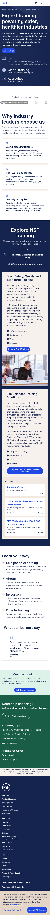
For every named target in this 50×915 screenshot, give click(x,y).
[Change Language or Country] (35, 3)
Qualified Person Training (13, 738)
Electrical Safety (7, 850)
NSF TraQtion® (7, 842)
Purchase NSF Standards (13, 887)
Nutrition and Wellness (10, 810)
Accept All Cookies (37, 910)
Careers (5, 858)
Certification (6, 826)
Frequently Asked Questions (12, 873)
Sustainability (6, 846)
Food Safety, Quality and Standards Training (26, 256)
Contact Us (6, 862)
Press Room (6, 869)
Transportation (7, 814)
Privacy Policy (16, 904)
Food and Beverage (9, 799)
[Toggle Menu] (45, 3)
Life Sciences (7, 806)
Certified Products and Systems (16, 882)
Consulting (6, 829)
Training (5, 833)
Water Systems (7, 803)
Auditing (5, 822)
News (4, 866)
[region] (25, 903)
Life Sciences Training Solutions (26, 264)
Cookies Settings (11, 910)
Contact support (9, 759)
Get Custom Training (25, 690)
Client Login (6, 877)
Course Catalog (9, 755)
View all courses (9, 743)
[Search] (40, 3)
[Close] (47, 894)
